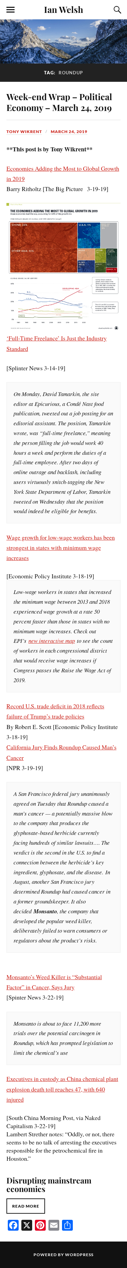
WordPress (79, 1254)
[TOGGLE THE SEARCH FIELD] (116, 10)
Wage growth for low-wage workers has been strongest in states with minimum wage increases (60, 547)
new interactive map (51, 641)
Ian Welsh (63, 9)
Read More (25, 1206)
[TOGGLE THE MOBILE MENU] (10, 10)
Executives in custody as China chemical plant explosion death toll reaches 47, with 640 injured (62, 1089)
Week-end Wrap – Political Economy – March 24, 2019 (59, 102)
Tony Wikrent (24, 131)
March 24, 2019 (69, 131)
